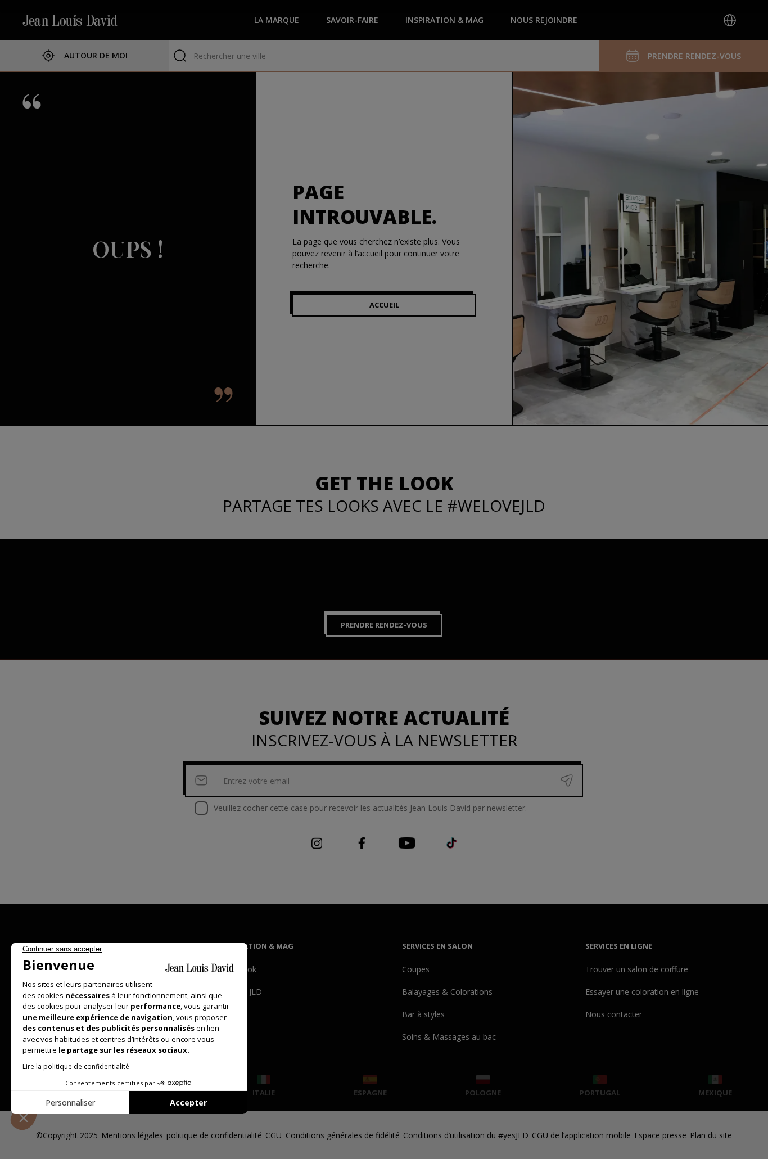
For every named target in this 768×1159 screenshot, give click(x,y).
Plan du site (711, 1135)
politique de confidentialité (214, 1135)
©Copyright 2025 (67, 1135)
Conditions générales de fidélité (343, 1135)
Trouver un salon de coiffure (636, 969)
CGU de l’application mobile (581, 1135)
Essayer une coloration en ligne (642, 991)
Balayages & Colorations (447, 991)
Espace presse (660, 1135)
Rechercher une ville (229, 56)
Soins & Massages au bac (449, 1036)
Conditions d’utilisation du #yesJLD (465, 1135)
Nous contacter (613, 1014)
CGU (273, 1135)
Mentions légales (132, 1135)
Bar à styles (423, 1014)
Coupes (416, 969)
